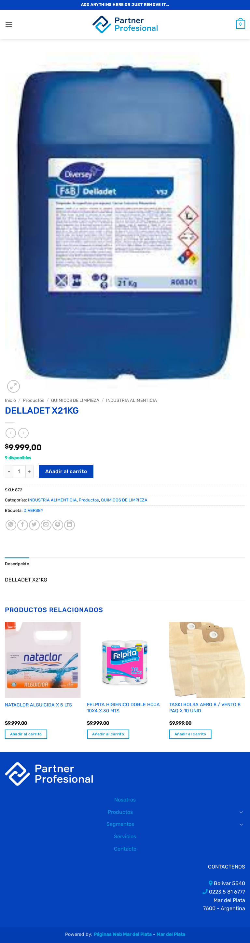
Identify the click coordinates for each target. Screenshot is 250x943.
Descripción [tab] (17, 563)
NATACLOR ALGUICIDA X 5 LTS (38, 705)
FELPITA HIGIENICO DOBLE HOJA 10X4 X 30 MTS (123, 708)
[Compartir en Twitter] (34, 525)
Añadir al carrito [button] (26, 734)
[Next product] (11, 433)
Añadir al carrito (66, 471)
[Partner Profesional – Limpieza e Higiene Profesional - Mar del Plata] (125, 24)
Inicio (10, 400)
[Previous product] (23, 433)
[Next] (245, 686)
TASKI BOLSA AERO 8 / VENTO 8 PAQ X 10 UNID (205, 708)
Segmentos (120, 824)
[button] (9, 24)
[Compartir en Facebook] (22, 525)
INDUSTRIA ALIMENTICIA (131, 400)
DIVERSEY (33, 510)
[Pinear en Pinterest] (57, 525)
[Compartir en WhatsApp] (11, 525)
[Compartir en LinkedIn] (69, 525)
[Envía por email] (46, 525)
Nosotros (125, 800)
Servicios (125, 836)
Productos (33, 400)
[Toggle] (241, 812)
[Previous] (5, 686)
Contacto (125, 849)
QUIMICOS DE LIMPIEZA (75, 400)
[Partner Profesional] (49, 774)
